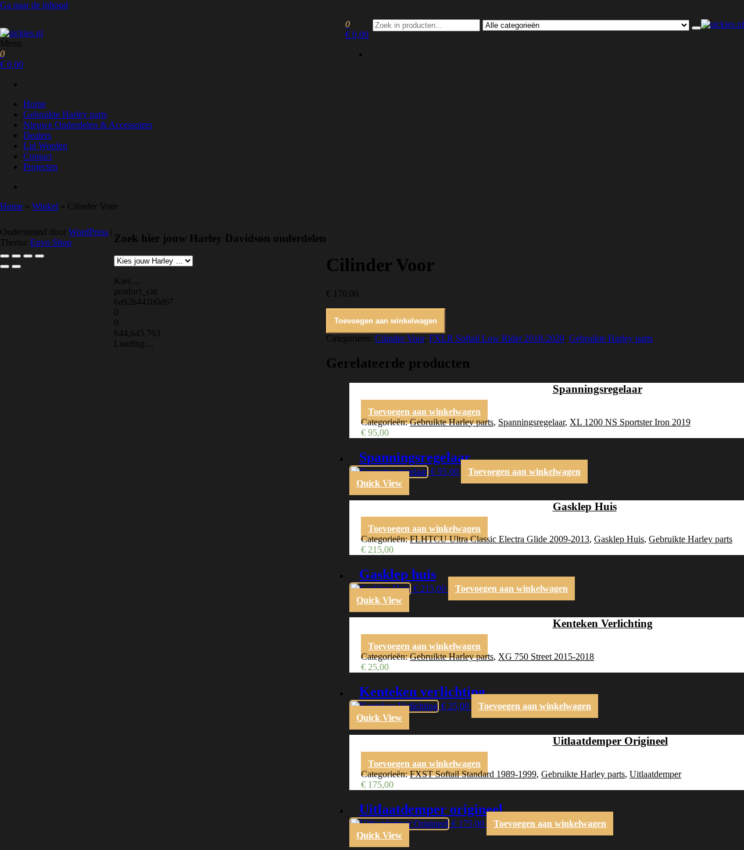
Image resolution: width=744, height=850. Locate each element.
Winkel (45, 206)
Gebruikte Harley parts (65, 114)
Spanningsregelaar (531, 422)
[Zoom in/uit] (4, 256)
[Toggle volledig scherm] (16, 256)
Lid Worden (45, 146)
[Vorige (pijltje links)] (4, 266)
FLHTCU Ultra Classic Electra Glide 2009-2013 (499, 539)
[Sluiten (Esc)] (39, 256)
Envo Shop (50, 242)
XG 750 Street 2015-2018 (546, 656)
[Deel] (28, 256)
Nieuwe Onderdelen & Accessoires (87, 125)
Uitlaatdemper (655, 774)
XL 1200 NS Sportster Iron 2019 (630, 422)
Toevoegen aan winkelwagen (385, 320)
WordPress (88, 232)
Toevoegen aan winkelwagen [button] (424, 412)
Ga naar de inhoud (34, 5)
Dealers (37, 135)
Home (34, 104)
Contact (37, 156)
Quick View (379, 483)
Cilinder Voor (399, 338)
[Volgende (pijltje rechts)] (16, 266)
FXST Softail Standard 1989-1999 (473, 774)
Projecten (40, 167)
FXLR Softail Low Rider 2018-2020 (496, 338)
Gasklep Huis (619, 539)
